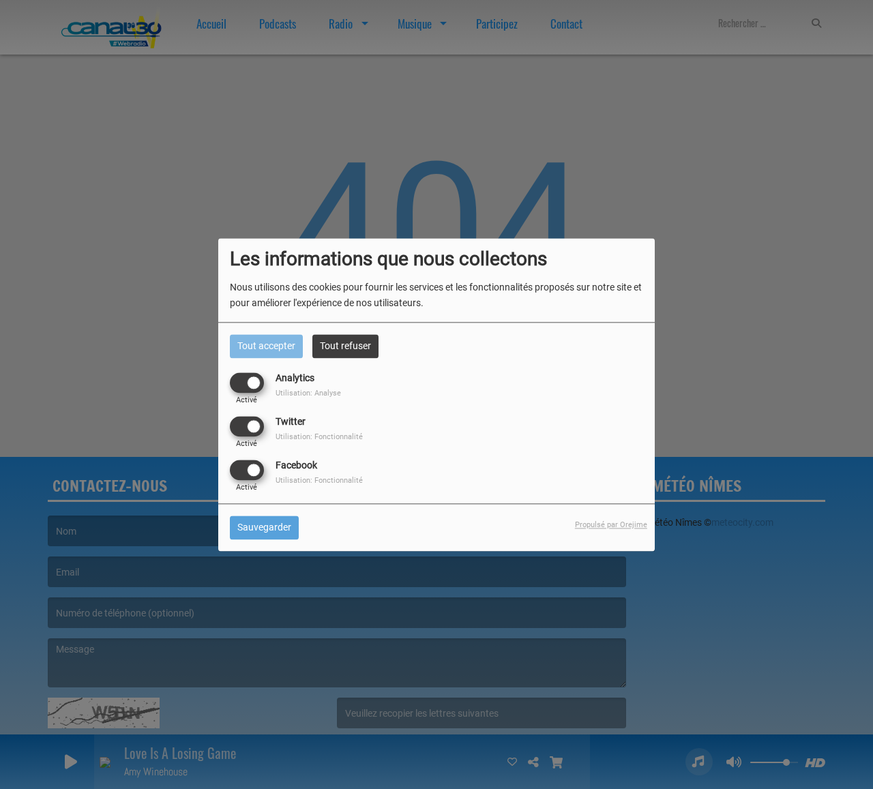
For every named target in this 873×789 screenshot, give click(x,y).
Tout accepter (266, 345)
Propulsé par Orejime (611, 524)
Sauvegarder (264, 527)
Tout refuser (345, 345)
